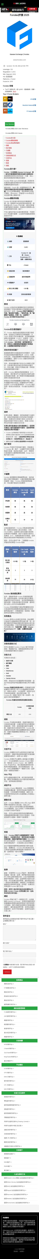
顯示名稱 (6, 943)
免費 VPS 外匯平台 (10, 1138)
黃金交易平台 (8, 1000)
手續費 (8, 150)
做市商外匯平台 (9, 1081)
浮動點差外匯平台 (9, 1117)
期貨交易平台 (8, 992)
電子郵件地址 (8, 951)
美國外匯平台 (8, 1020)
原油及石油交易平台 (10, 996)
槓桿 (7, 145)
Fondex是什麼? (11, 138)
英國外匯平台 (8, 1037)
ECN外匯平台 (8, 1068)
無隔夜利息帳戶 (9, 1154)
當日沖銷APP (8, 1061)
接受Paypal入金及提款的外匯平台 (14, 1190)
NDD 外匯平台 (8, 1089)
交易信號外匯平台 (9, 1134)
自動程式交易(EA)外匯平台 (12, 1146)
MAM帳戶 (7, 1162)
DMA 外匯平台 (8, 1077)
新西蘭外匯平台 (9, 1024)
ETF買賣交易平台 (9, 988)
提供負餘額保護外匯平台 (11, 1105)
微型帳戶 (7, 1158)
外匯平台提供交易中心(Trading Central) (16, 1121)
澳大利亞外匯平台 (9, 1033)
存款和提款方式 (11, 155)
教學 (7, 163)
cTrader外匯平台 (9, 1048)
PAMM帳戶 (7, 1166)
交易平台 (9, 158)
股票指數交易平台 (9, 1004)
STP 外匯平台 (8, 1073)
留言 (5, 924)
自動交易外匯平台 (9, 1130)
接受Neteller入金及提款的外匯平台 (15, 1198)
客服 (7, 160)
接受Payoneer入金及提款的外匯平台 (15, 1194)
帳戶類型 (9, 148)
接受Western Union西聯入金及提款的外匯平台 (18, 1178)
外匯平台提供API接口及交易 (12, 1126)
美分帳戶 (7, 1170)
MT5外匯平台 (8, 1044)
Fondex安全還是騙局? (13, 143)
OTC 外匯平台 (8, 1085)
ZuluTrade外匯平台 (10, 1053)
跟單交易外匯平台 (9, 1142)
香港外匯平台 (8, 1028)
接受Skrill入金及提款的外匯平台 (14, 1186)
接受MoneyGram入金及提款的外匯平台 (16, 1203)
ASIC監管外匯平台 (9, 1016)
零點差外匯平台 (9, 1101)
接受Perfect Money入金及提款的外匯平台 (17, 1182)
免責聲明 (22, 1251)
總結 (7, 165)
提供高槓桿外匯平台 (10, 1113)
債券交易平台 (8, 984)
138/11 (14, 91)
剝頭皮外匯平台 (9, 1097)
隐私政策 (16, 1251)
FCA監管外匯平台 (9, 1012)
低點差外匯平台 (9, 1109)
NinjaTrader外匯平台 (10, 1057)
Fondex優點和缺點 (12, 140)
